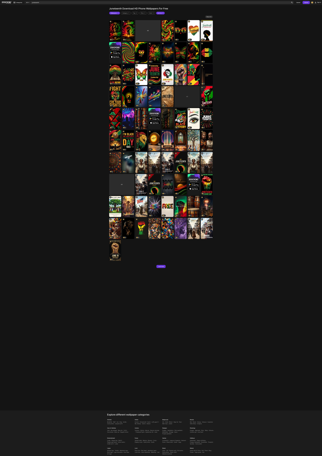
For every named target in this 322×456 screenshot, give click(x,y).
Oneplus (199, 423)
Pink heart (144, 450)
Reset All (209, 16)
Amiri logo (110, 452)
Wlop (206, 430)
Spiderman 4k (149, 432)
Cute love (137, 452)
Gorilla (124, 422)
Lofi (167, 450)
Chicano (211, 430)
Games (164, 438)
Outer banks (121, 442)
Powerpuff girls (140, 432)
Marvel (147, 430)
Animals (109, 419)
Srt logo (109, 454)
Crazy (154, 440)
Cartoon (137, 430)
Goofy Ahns (147, 442)
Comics (137, 428)
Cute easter (198, 444)
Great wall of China (195, 450)
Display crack (138, 442)
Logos (109, 448)
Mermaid (197, 430)
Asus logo (126, 452)
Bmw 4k (120, 430)
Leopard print (119, 423)
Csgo (179, 442)
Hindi (166, 422)
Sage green (198, 452)
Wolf (114, 422)
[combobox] (135, 13)
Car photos (110, 432)
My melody (138, 423)
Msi (191, 422)
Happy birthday (201, 440)
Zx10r (125, 430)
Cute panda (110, 423)
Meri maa (165, 423)
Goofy (152, 442)
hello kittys (193, 423)
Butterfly (109, 422)
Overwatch (165, 440)
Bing (210, 450)
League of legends (175, 440)
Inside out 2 (110, 444)
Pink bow (137, 450)
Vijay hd (175, 422)
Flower (192, 452)
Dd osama (180, 450)
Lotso (116, 444)
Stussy (199, 422)
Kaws (175, 432)
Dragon (192, 430)
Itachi (149, 422)
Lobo (155, 432)
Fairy (202, 430)
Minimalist (165, 432)
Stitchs (142, 430)
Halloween (193, 440)
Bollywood (165, 419)
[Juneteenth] (168, 118)
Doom (164, 442)
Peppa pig (114, 440)
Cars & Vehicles (111, 428)
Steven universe (154, 430)
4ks (203, 452)
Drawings (192, 428)
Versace (204, 422)
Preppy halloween (195, 442)
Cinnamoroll (143, 422)
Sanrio (144, 423)
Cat (118, 422)
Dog (121, 422)
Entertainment (111, 438)
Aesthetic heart (152, 450)
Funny (136, 438)
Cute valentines (145, 452)
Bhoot (170, 422)
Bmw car (116, 432)
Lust (158, 452)
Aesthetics (170, 430)
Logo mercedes (118, 452)
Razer (194, 422)
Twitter (117, 450)
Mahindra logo (124, 450)
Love (136, 448)
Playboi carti (172, 450)
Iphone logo (110, 450)
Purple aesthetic (167, 433)
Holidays (192, 438)
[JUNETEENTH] (141, 162)
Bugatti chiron (124, 432)
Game (175, 442)
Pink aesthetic (179, 430)
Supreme (210, 422)
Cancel (298, 2)
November (204, 442)
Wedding (153, 452)
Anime (136, 419)
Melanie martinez (167, 454)
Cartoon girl (193, 432)
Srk (163, 422)
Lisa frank (200, 432)
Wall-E (120, 440)
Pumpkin (210, 442)
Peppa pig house (112, 442)
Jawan (170, 423)
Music (164, 448)
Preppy (164, 430)
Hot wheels (114, 430)
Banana (150, 440)
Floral (206, 450)
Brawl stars (170, 442)
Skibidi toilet (138, 440)
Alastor (149, 423)
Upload (306, 2)
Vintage (171, 432)
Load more (161, 266)
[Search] (292, 2)
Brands (192, 419)
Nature (192, 448)
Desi (180, 422)
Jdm (108, 430)
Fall (203, 450)
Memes (145, 440)
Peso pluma (165, 452)
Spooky (192, 444)
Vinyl (163, 450)
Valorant (183, 440)
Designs (164, 428)
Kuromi (137, 422)
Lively (109, 440)
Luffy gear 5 (155, 422)
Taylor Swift (173, 452)
